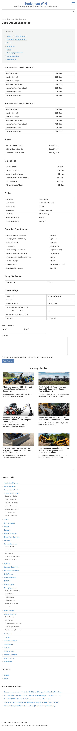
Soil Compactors (10, 512)
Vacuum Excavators (10, 655)
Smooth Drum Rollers (11, 509)
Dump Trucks (9, 594)
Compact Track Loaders (12, 490)
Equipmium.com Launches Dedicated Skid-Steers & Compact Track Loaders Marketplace (53, 450)
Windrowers (8, 662)
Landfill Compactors (11, 499)
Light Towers (8, 574)
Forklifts (7, 563)
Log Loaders (9, 553)
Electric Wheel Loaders (11, 537)
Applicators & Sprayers (11, 483)
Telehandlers (8, 644)
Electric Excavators (10, 533)
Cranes (6, 520)
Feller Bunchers (9, 546)
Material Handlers (10, 577)
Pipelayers (7, 634)
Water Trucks (9, 607)
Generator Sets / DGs (11, 567)
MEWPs (7, 581)
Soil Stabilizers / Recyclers (13, 630)
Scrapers (7, 637)
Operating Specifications (15, 53)
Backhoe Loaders (10, 486)
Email (26, 329)
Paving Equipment (10, 614)
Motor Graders (9, 611)
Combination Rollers (11, 496)
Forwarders (8, 550)
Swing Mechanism (13, 56)
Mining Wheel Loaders (11, 603)
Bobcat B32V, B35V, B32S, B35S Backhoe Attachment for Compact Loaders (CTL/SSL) (17, 420)
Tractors (7, 648)
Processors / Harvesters (12, 556)
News (6, 679)
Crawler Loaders (9, 523)
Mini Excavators (9, 584)
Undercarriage (11, 59)
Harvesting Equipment (11, 570)
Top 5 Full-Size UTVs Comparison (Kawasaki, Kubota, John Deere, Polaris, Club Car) (52, 389)
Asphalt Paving (9, 617)
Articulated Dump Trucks (12, 590)
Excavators (7, 540)
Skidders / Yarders (10, 559)
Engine (9, 49)
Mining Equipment (10, 588)
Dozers (6, 526)
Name (4, 329)
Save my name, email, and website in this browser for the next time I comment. (28, 357)
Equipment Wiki (36, 3)
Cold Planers (9, 620)
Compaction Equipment (11, 493)
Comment (5, 336)
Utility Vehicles (9, 651)
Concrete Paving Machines (13, 623)
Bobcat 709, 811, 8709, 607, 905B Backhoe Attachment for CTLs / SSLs (53, 419)
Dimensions (11, 46)
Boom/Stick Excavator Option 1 (17, 36)
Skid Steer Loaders (10, 641)
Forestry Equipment (10, 544)
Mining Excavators (10, 600)
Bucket (9, 43)
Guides (6, 675)
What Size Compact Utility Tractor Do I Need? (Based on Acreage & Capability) (18, 389)
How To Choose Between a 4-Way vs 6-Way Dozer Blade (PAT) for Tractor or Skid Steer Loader (18, 450)
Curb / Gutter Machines (12, 627)
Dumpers (7, 530)
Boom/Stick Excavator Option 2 (17, 40)
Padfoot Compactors (11, 502)
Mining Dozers (9, 597)
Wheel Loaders (9, 658)
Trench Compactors (11, 515)
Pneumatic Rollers (10, 506)
